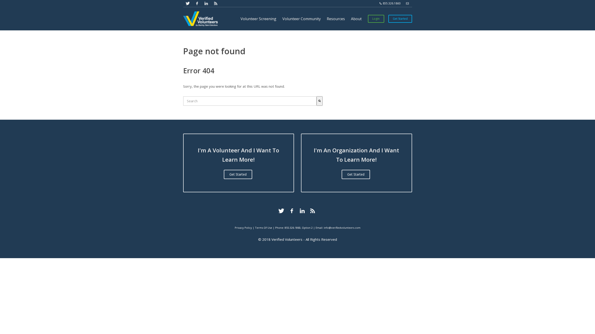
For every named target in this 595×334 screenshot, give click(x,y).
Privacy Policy (243, 227)
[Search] (320, 101)
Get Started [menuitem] (400, 19)
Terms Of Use (263, 227)
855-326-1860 (293, 227)
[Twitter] (281, 210)
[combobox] (250, 101)
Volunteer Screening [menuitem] (258, 18)
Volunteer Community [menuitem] (301, 18)
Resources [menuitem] (336, 18)
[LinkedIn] (302, 210)
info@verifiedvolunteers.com (342, 227)
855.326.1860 (391, 3)
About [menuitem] (356, 18)
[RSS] (312, 210)
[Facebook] (291, 210)
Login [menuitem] (376, 19)
